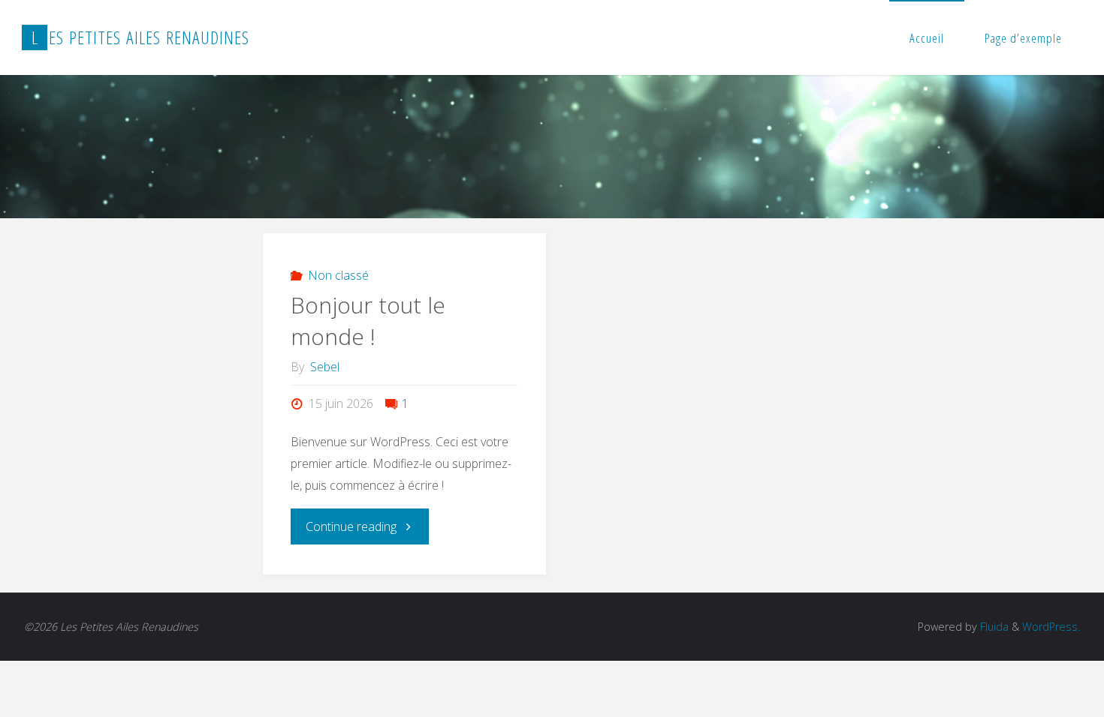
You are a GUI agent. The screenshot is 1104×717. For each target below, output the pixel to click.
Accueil (926, 37)
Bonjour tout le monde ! (368, 321)
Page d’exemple (1023, 37)
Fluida (993, 627)
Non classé (338, 275)
